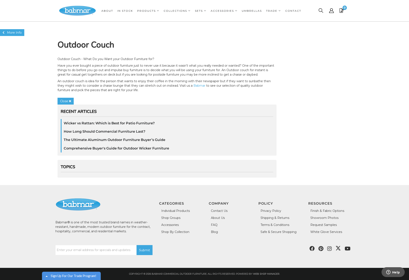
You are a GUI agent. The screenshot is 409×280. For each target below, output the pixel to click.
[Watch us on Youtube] (320, 248)
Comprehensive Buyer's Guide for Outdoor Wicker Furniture (116, 148)
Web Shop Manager (266, 273)
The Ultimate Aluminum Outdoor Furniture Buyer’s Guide (114, 140)
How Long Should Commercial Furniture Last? (104, 131)
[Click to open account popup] (331, 10)
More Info (13, 32)
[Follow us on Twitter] (338, 248)
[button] (148, 11)
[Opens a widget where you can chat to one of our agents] (393, 272)
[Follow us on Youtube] (347, 248)
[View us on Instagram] (329, 248)
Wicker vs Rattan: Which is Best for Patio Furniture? (109, 123)
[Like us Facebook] (312, 248)
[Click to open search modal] (320, 10)
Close (64, 101)
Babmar (199, 86)
